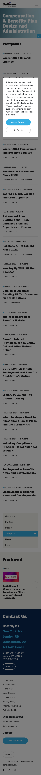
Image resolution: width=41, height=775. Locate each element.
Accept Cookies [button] (18, 122)
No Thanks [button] (18, 130)
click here (10, 115)
